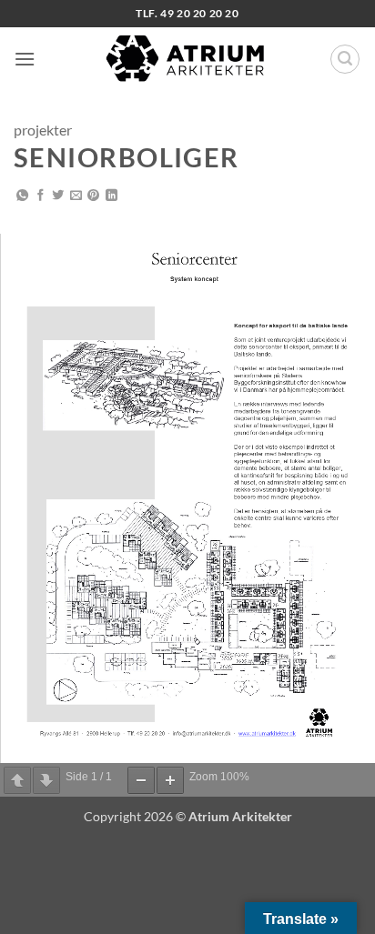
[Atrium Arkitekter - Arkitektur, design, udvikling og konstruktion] (187, 59)
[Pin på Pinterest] (93, 196)
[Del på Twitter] (58, 196)
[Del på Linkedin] (111, 196)
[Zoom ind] (170, 780)
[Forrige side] (17, 780)
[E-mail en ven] (76, 196)
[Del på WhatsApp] (22, 196)
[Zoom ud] (141, 780)
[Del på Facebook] (40, 196)
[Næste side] (46, 780)
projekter (43, 129)
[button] (24, 58)
